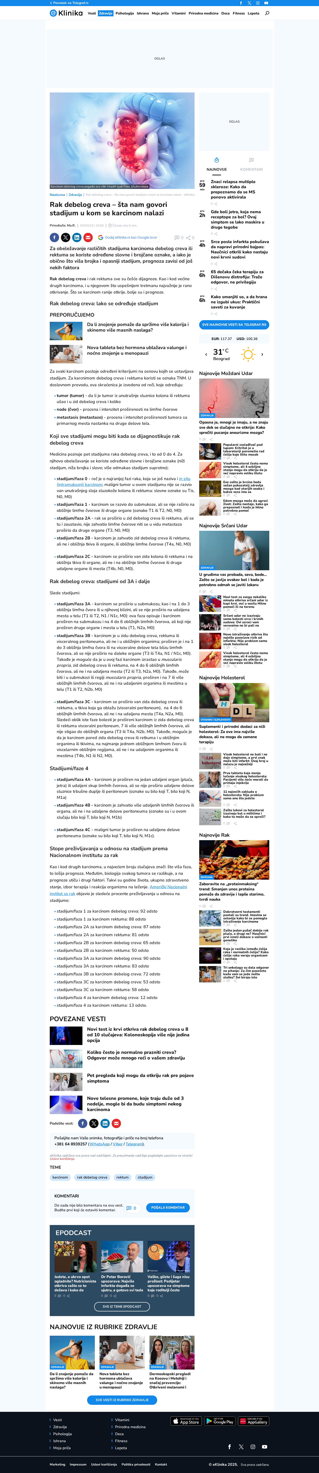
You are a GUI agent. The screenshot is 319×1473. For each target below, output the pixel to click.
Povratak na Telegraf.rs (71, 3)
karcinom (60, 1177)
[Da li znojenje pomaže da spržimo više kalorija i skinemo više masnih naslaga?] (66, 331)
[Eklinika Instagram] (258, 3)
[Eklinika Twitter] (249, 3)
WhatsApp (100, 1144)
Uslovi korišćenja (62, 1159)
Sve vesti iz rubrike (122, 1400)
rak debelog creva (92, 1177)
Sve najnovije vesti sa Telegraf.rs (234, 324)
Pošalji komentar (168, 1207)
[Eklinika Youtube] (266, 3)
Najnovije (226, 373)
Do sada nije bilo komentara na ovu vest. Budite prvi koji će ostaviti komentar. (88, 1207)
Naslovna (57, 194)
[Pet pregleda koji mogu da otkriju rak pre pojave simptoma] (66, 1082)
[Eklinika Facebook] (241, 3)
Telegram (134, 1144)
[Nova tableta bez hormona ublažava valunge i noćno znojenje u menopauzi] (66, 354)
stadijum (145, 1177)
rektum (123, 1177)
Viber (118, 1144)
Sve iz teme (122, 1306)
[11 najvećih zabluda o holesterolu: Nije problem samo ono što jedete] (210, 798)
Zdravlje (75, 194)
